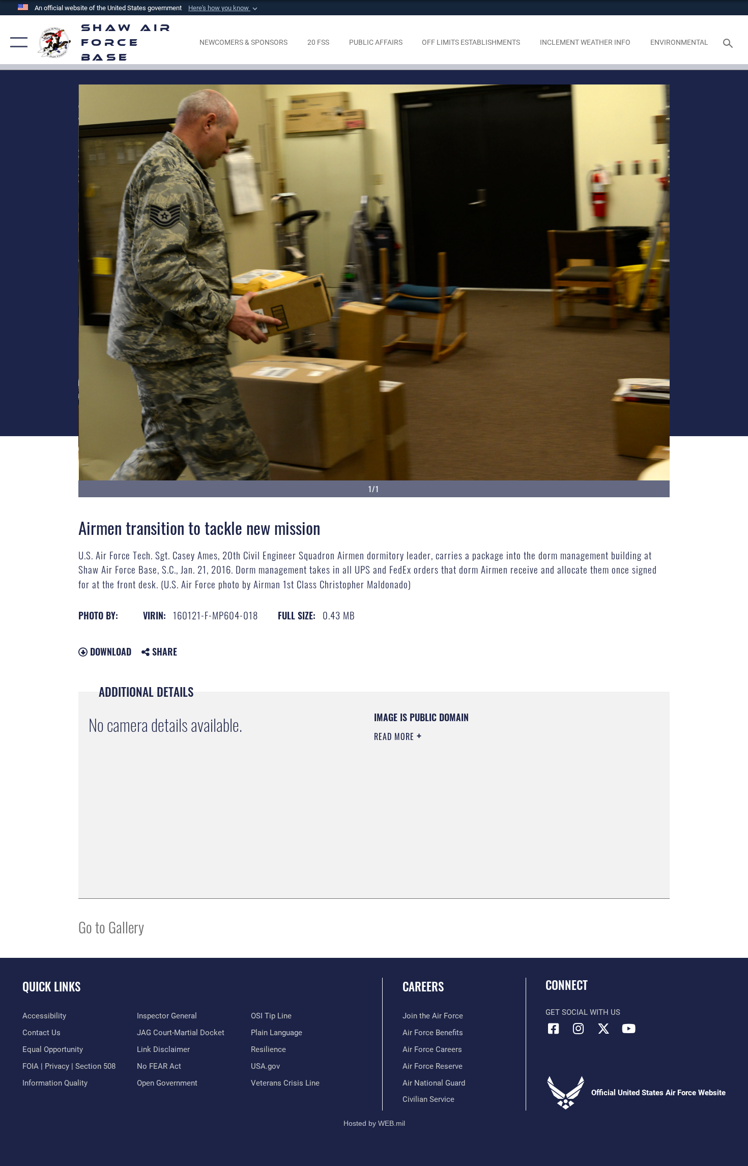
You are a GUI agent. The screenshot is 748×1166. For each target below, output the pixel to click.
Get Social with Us (582, 1012)
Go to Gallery (111, 926)
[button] (224, 8)
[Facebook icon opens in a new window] (553, 1028)
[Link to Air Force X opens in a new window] (603, 1028)
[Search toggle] (729, 42)
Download (109, 651)
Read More (395, 736)
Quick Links (51, 986)
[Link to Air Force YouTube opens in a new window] (628, 1028)
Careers (423, 986)
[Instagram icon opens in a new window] (578, 1028)
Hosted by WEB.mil (374, 1123)
